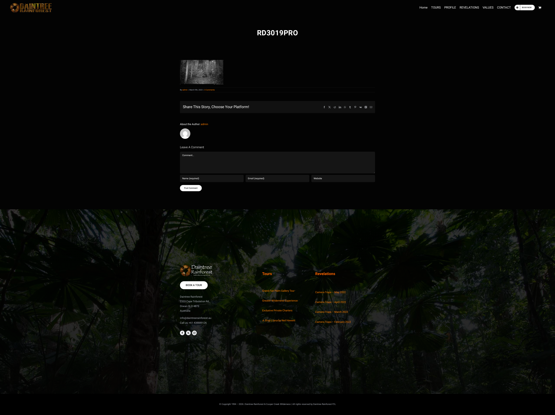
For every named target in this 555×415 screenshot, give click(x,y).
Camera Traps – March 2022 (331, 312)
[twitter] (188, 333)
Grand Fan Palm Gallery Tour (278, 291)
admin (184, 89)
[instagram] (194, 333)
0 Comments (209, 89)
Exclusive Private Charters (277, 311)
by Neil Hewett (278, 321)
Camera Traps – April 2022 (330, 302)
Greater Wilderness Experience (280, 301)
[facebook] (182, 333)
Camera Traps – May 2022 (330, 292)
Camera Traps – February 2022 (333, 322)
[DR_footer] (196, 266)
